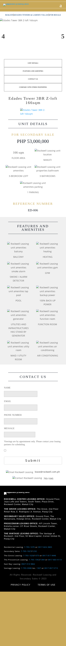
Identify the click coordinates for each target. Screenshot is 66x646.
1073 (37, 555)
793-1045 (48, 478)
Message (9, 428)
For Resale (55, 15)
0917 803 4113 (55, 559)
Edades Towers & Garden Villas (31, 15)
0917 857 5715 (51, 568)
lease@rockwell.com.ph (47, 471)
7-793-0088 (26, 568)
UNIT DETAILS (33, 63)
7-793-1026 (28, 555)
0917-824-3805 (45, 547)
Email (7, 401)
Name (7, 388)
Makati (9, 15)
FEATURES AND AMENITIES (33, 71)
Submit (33, 460)
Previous (3, 36)
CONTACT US (33, 79)
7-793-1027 (26, 551)
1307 (39, 568)
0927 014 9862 (28, 564)
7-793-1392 (34, 559)
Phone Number (13, 415)
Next (62, 36)
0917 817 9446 (49, 555)
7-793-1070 (29, 547)
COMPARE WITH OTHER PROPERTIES (33, 87)
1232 (34, 551)
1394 (42, 559)
